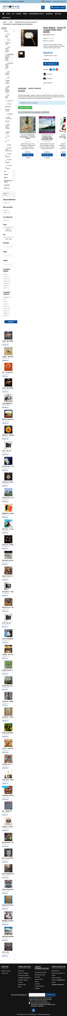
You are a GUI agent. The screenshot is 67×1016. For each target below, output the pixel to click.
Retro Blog (6, 17)
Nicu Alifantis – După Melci (8, 858)
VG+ (8, 281)
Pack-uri (58, 14)
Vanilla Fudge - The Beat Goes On (8, 482)
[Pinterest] (56, 69)
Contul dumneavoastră (42, 967)
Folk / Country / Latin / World (7, 80)
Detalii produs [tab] (34, 88)
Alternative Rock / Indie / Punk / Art (9, 65)
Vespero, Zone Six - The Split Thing (8, 795)
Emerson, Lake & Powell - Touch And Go (8, 513)
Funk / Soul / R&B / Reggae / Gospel (7, 89)
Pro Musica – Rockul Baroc (28, 137)
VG (7, 279)
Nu (7, 212)
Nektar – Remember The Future (8, 435)
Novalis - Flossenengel (8, 529)
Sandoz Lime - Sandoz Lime (8, 670)
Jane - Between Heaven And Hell (8, 341)
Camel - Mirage (7, 356)
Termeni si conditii (23, 975)
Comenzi (37, 977)
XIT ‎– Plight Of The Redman (8, 372)
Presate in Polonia (8, 167)
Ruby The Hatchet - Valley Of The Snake (8, 873)
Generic (8, 297)
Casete (18, 14)
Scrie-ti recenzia (25, 107)
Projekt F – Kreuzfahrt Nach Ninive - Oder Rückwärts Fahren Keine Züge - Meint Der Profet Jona (8, 591)
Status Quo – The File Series (8, 466)
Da (7, 203)
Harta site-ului (22, 984)
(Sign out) (63, 1)
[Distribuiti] (50, 69)
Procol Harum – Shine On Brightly (8, 732)
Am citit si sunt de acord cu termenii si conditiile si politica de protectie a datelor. (43, 1004)
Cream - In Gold (7, 654)
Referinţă (46, 35)
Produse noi (4, 973)
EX (7, 283)
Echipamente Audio (36, 14)
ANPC (19, 987)
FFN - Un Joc (6, 623)
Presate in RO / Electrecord (8, 149)
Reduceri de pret (5, 971)
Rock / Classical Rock (7, 42)
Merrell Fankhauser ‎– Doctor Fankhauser (8, 920)
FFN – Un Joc (6, 450)
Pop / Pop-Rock (7, 35)
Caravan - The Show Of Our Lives (8, 779)
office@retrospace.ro (58, 984)
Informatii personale (40, 972)
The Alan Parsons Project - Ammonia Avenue (8, 889)
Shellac (9, 145)
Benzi (25, 14)
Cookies (20, 982)
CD (13, 14)
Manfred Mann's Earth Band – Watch (8, 936)
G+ (7, 276)
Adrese (37, 981)
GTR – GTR (5, 952)
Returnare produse (40, 975)
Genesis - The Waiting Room (8, 826)
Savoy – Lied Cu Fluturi (8, 748)
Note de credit (39, 979)
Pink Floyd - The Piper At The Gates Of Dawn (8, 607)
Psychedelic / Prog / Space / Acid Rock (9, 57)
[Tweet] (53, 69)
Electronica (10, 101)
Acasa (4, 28)
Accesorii (49, 14)
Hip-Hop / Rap (7, 96)
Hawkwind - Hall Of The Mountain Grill (8, 842)
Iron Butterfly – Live (8, 905)
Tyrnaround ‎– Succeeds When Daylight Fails (47, 138)
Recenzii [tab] (21, 91)
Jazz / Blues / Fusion (7, 73)
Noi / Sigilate (7, 132)
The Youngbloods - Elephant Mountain (8, 419)
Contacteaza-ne (5, 1)
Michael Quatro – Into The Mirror (8, 560)
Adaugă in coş (50, 64)
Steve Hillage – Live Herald (8, 685)
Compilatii (10, 114)
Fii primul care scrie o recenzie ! (29, 103)
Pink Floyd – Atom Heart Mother (8, 497)
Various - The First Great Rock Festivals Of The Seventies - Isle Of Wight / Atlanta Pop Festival (8, 717)
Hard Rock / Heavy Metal (7, 49)
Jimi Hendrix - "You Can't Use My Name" (8, 403)
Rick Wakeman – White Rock (8, 638)
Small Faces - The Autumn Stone (8, 576)
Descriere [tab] (22, 88)
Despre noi (21, 971)
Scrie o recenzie (49, 41)
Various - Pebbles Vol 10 (8, 701)
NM (7, 285)
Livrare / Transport (23, 973)
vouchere (37, 984)
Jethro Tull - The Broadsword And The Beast (8, 764)
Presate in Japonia (8, 155)
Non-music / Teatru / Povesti (7, 126)
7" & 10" (7, 141)
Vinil (8, 14)
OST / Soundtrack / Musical (8, 119)
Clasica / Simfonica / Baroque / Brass (8, 107)
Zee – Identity (7, 811)
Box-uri (7, 136)
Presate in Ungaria (8, 161)
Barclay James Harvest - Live (8, 544)
